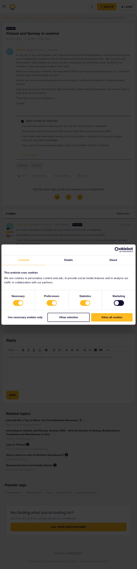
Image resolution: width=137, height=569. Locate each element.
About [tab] (113, 259)
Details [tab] (68, 259)
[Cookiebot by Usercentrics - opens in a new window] (117, 249)
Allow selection (68, 317)
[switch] (52, 303)
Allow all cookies (111, 317)
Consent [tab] (23, 259)
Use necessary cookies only (25, 317)
